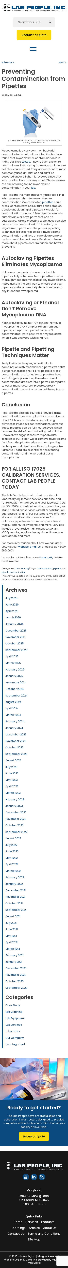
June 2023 (11, 773)
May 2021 (11, 936)
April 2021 (11, 942)
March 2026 (13, 617)
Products (47, 1222)
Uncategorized (15, 1044)
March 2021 (12, 949)
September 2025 (16, 650)
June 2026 (12, 604)
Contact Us (16, 1234)
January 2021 (13, 962)
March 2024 (13, 715)
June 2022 (11, 851)
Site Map (34, 1239)
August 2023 (13, 760)
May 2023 (11, 780)
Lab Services (13, 1025)
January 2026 (14, 624)
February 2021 (14, 955)
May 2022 (11, 858)
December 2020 (16, 968)
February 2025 (14, 669)
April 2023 (11, 786)
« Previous (8, 62)
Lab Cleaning (22, 568)
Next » (62, 62)
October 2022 (14, 825)
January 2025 (14, 676)
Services (32, 1222)
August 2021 (12, 916)
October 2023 (14, 747)
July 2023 (11, 767)
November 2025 (15, 637)
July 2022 (11, 845)
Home (18, 1222)
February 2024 (14, 721)
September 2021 (16, 910)
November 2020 (15, 975)
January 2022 (14, 884)
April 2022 (11, 864)
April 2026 (11, 611)
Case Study (12, 1005)
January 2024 (14, 728)
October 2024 (14, 689)
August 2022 (13, 838)
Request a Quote (34, 35)
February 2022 (14, 877)
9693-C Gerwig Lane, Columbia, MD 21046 (33, 1198)
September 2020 (16, 988)
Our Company (14, 1038)
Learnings (19, 1228)
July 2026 (11, 598)
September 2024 (16, 695)
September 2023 (16, 754)
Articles (34, 1228)
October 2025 (14, 643)
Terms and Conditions (44, 1234)
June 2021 (11, 929)
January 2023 (14, 806)
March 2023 (13, 793)
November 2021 (15, 897)
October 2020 (14, 981)
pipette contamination (14, 572)
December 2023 (15, 734)
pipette (57, 568)
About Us (49, 1228)
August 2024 (13, 702)
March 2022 (13, 871)
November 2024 (15, 682)
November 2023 (15, 741)
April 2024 (12, 708)
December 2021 (15, 890)
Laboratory (12, 1031)
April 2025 (11, 656)
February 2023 (14, 799)
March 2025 (13, 663)
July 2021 (11, 923)
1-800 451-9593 (34, 1204)
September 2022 (16, 832)
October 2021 (14, 903)
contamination (44, 568)
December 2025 (16, 631)
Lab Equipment (15, 1018)
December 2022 (15, 812)
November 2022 (15, 819)
